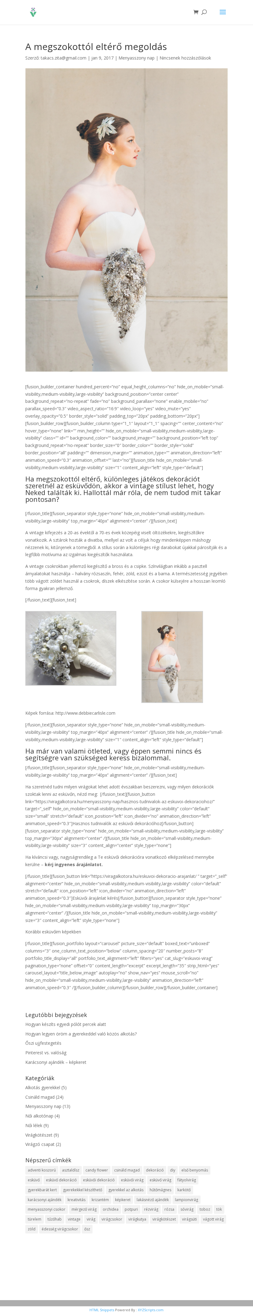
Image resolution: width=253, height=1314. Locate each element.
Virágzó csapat (40, 1144)
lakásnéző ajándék (153, 1199)
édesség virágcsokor (60, 1229)
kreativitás (76, 1199)
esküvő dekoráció (61, 1180)
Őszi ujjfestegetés (43, 1043)
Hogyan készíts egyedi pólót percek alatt (65, 1024)
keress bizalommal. (140, 757)
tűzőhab (55, 1219)
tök (219, 1209)
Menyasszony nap (136, 58)
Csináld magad (40, 1097)
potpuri (131, 1209)
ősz (87, 1229)
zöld (31, 1229)
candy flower (96, 1170)
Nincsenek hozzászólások (185, 58)
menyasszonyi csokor (46, 1209)
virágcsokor (112, 1219)
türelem (34, 1219)
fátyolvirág (186, 1180)
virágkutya (137, 1219)
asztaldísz (70, 1170)
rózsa (169, 1209)
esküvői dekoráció (99, 1180)
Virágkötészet (38, 1135)
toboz (205, 1209)
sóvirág (186, 1209)
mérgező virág (84, 1209)
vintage (74, 1219)
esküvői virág (132, 1180)
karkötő (184, 1189)
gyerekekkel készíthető (82, 1189)
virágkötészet (164, 1219)
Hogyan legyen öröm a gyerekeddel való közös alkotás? (81, 1034)
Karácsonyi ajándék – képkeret (55, 1062)
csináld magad (127, 1170)
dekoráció (155, 1170)
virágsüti (189, 1219)
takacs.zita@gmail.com (63, 58)
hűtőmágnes (160, 1189)
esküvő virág (160, 1180)
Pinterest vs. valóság (45, 1053)
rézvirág (151, 1209)
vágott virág (213, 1219)
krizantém (100, 1199)
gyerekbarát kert (42, 1189)
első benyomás (194, 1170)
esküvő (34, 1180)
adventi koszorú (42, 1170)
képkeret (123, 1199)
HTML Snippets (101, 1310)
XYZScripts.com (151, 1310)
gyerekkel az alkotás (125, 1189)
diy (172, 1170)
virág (91, 1219)
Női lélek (33, 1125)
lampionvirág (186, 1199)
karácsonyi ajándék (44, 1199)
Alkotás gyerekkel (42, 1087)
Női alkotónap (39, 1116)
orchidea (110, 1209)
